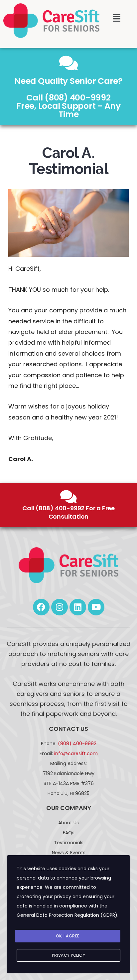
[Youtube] (96, 607)
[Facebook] (41, 607)
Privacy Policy (68, 955)
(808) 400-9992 (77, 743)
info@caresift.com (76, 753)
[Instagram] (59, 607)
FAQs (68, 832)
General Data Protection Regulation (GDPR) (67, 915)
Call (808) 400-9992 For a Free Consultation (68, 512)
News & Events (68, 852)
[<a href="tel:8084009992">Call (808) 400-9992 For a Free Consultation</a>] (68, 496)
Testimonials (68, 842)
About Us (68, 822)
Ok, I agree (67, 936)
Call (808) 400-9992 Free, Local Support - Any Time (68, 106)
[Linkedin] (77, 607)
